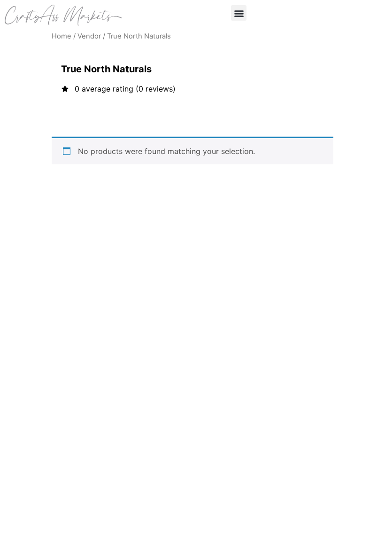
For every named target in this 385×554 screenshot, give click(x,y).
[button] (238, 13)
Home (61, 36)
